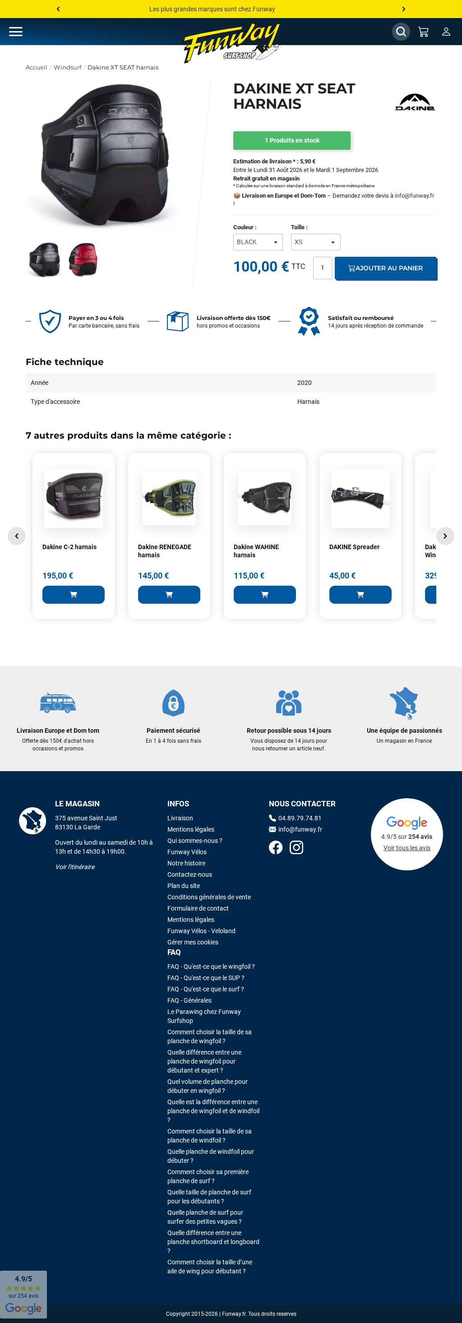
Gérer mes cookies (192, 942)
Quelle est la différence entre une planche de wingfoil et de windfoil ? (213, 1111)
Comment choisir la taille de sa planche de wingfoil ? (209, 1036)
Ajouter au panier (389, 268)
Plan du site (183, 885)
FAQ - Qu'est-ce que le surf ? (205, 989)
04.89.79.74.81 (300, 818)
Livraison (180, 818)
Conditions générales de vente (209, 897)
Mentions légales (190, 829)
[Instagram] (296, 848)
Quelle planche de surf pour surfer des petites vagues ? (205, 1217)
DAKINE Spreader (354, 546)
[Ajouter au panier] (73, 595)
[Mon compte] (446, 31)
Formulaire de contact (198, 908)
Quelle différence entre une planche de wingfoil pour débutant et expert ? (204, 1061)
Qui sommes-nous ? (194, 840)
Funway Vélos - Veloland (201, 930)
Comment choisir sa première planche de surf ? (208, 1176)
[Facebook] (275, 848)
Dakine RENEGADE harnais (164, 551)
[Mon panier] (423, 31)
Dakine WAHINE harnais (256, 551)
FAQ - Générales (189, 1000)
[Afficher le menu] (25, 31)
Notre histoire (186, 863)
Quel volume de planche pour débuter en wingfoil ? (207, 1086)
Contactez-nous (189, 874)
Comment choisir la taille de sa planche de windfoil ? (209, 1136)
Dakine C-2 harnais (69, 546)
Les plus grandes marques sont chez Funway (212, 9)
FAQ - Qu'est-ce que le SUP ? (206, 977)
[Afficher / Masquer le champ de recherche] (401, 31)
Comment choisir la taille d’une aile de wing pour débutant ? (209, 1266)
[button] (17, 536)
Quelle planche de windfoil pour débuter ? (210, 1156)
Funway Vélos (187, 852)
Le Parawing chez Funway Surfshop (204, 1016)
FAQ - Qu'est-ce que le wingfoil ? (211, 966)
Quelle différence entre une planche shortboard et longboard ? (213, 1241)
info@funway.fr (414, 195)
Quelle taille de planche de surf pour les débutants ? (209, 1197)
